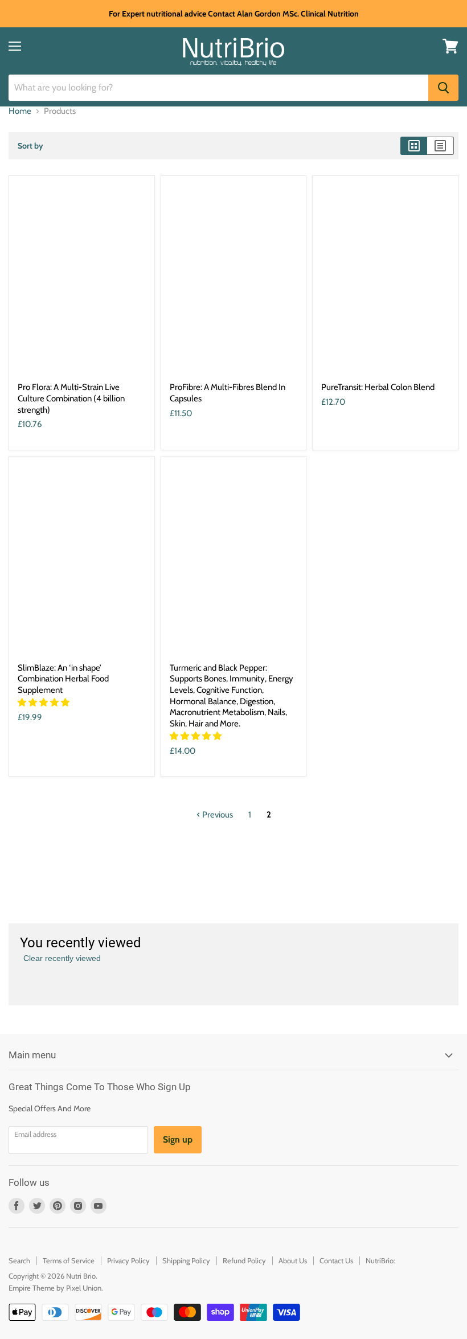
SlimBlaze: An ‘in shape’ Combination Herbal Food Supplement (63, 679)
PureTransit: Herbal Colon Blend (378, 387)
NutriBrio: (380, 1260)
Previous (216, 815)
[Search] (443, 88)
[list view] (440, 146)
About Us (292, 1260)
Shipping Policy (186, 1260)
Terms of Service (69, 1260)
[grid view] (413, 146)
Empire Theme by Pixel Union (55, 1287)
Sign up (177, 1139)
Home (20, 111)
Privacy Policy (128, 1260)
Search (19, 1260)
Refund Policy (244, 1260)
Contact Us (336, 1260)
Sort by (30, 145)
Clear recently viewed (62, 958)
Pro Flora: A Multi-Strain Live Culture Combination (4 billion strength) (71, 398)
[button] (44, 702)
